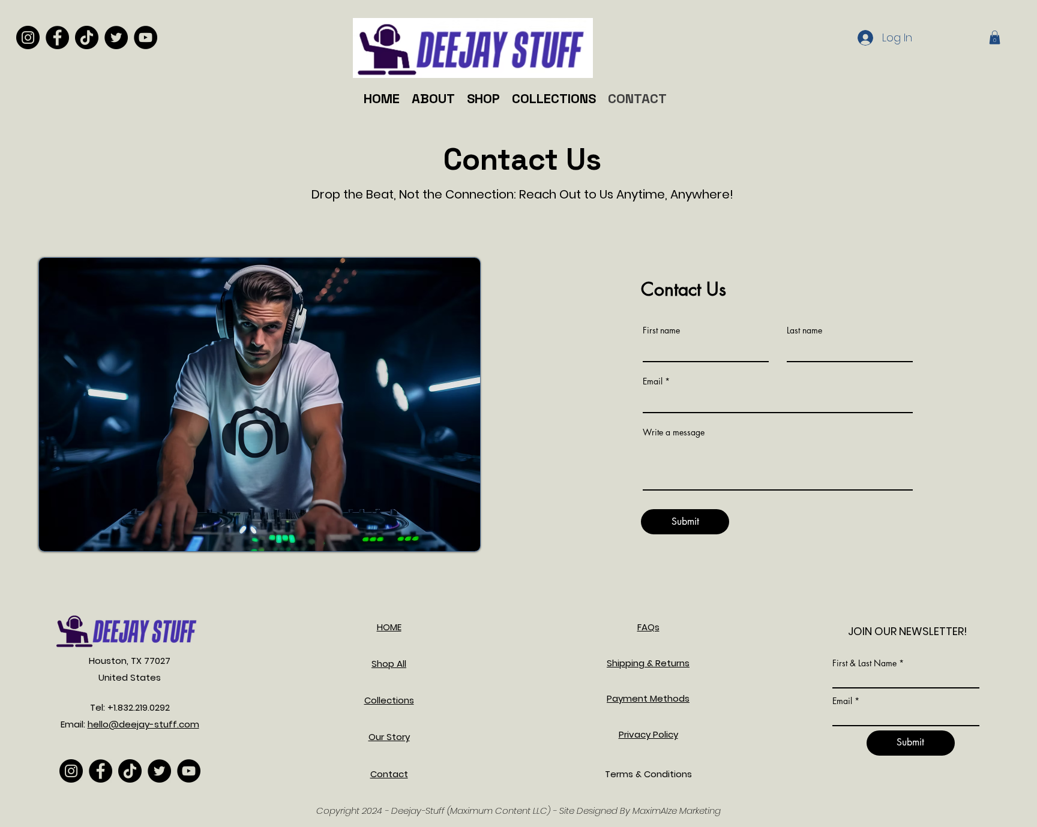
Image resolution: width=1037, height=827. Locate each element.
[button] (994, 37)
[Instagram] (28, 37)
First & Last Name (864, 663)
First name (661, 330)
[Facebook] (57, 37)
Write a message (674, 432)
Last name (804, 330)
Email (653, 381)
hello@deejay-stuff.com (143, 724)
